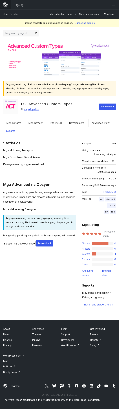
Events (94, 334)
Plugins (36, 339)
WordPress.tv (70, 345)
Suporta (10, 130)
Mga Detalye (13, 122)
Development (76, 122)
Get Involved (97, 328)
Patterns (37, 345)
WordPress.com (13, 355)
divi (106, 212)
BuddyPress (11, 372)
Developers (67, 339)
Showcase (38, 328)
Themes (36, 334)
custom (111, 205)
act (101, 199)
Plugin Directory (11, 14)
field (113, 212)
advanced (110, 199)
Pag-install (56, 122)
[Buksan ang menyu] (114, 4)
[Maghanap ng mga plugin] (36, 33)
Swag (94, 345)
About (6, 328)
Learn (64, 328)
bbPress (9, 366)
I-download (107, 106)
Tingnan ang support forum (97, 304)
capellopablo (31, 109)
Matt (7, 361)
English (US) (110, 192)
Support (65, 334)
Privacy (7, 345)
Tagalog (15, 386)
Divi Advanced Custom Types (46, 104)
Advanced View (101, 122)
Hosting (7, 339)
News (6, 334)
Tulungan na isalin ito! (84, 23)
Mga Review (35, 122)
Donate (96, 339)
